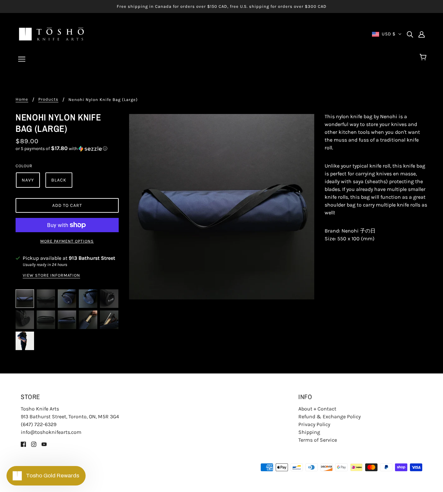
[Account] (421, 34)
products (48, 99)
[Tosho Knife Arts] (51, 34)
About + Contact (317, 409)
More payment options (67, 241)
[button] (67, 148)
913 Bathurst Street (92, 258)
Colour (24, 165)
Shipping (309, 432)
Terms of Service (317, 440)
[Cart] (424, 57)
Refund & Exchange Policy (329, 416)
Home (22, 99)
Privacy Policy (314, 424)
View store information (51, 275)
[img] (410, 34)
